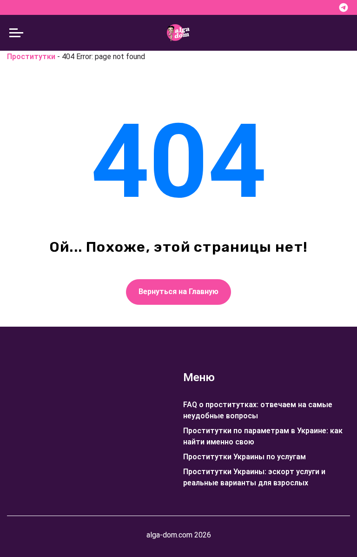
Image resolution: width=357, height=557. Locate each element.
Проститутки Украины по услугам (244, 456)
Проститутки (31, 56)
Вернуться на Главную (178, 291)
